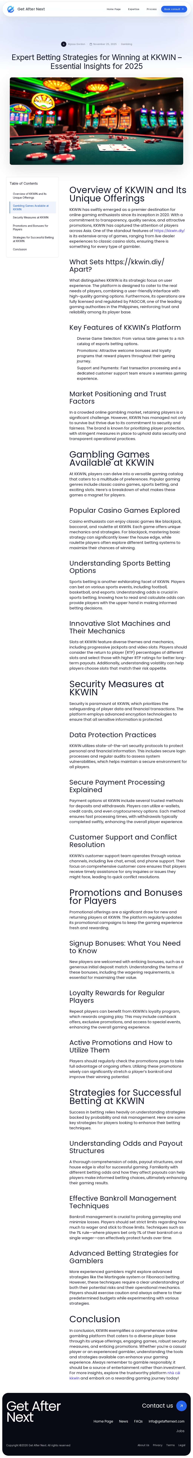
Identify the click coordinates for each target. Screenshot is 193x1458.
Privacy (157, 1445)
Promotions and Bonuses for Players (30, 227)
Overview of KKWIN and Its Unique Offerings (30, 195)
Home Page (103, 1421)
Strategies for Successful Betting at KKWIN (33, 239)
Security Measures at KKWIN (30, 217)
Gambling (126, 43)
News (123, 1421)
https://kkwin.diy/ (169, 230)
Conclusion (20, 249)
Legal (181, 1445)
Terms (170, 1445)
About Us (143, 1445)
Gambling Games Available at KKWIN (31, 207)
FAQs (138, 1421)
